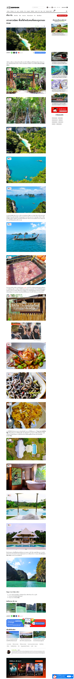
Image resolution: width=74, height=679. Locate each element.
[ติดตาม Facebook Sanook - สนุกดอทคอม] (59, 109)
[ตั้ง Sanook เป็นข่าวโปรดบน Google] (26, 622)
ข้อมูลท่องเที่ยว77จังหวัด (25, 646)
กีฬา (25, 11)
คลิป (44, 11)
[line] (12, 53)
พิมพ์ (17, 26)
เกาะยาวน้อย (9, 644)
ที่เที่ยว (8, 646)
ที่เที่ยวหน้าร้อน (59, 124)
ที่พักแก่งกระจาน (54, 120)
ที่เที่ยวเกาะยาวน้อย (23, 644)
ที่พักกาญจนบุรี (54, 118)
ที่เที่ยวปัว (53, 124)
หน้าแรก (8, 11)
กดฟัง (38, 26)
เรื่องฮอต (12, 11)
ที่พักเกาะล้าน (61, 122)
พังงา (36, 646)
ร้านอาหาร (27, 431)
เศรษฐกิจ (28, 11)
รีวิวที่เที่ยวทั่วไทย (13, 646)
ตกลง (69, 676)
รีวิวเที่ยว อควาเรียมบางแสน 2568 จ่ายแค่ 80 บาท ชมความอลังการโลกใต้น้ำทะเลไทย (59, 77)
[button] (33, 7)
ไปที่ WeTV (39, 661)
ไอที (39, 11)
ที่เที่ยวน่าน (60, 120)
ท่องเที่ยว (13, 289)
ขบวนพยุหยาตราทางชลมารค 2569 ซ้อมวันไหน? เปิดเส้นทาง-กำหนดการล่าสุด (59, 105)
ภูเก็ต (20, 215)
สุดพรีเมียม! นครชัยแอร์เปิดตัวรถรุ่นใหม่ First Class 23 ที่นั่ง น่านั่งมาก (59, 90)
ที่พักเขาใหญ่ (60, 118)
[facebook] (16, 53)
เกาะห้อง (25, 287)
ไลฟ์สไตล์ (32, 11)
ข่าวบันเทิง (21, 11)
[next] (44, 669)
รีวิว (18, 646)
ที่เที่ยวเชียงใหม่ (54, 122)
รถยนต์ (36, 11)
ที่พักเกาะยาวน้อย (15, 644)
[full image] (11, 608)
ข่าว (15, 11)
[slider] (21, 337)
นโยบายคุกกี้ (64, 677)
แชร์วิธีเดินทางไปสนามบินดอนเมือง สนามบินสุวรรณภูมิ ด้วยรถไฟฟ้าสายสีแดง (59, 63)
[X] (14, 53)
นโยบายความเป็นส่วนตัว (59, 677)
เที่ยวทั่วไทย (41, 644)
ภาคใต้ (32, 646)
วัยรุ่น (41, 11)
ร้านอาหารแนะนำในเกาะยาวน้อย (33, 644)
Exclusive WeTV (49, 11)
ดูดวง (18, 11)
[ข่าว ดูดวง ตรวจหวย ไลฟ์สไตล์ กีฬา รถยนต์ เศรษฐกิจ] (12, 7)
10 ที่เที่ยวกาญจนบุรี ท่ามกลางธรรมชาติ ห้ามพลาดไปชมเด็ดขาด (58, 34)
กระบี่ (10, 290)
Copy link (21, 52)
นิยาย (54, 11)
